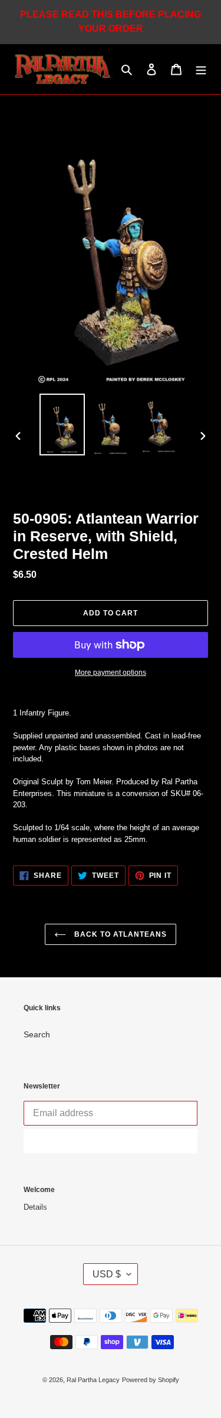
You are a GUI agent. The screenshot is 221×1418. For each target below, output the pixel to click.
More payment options (110, 672)
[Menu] (201, 69)
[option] (62, 425)
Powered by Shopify (150, 1379)
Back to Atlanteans (119, 934)
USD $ (107, 1274)
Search (37, 1034)
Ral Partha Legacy (93, 1379)
